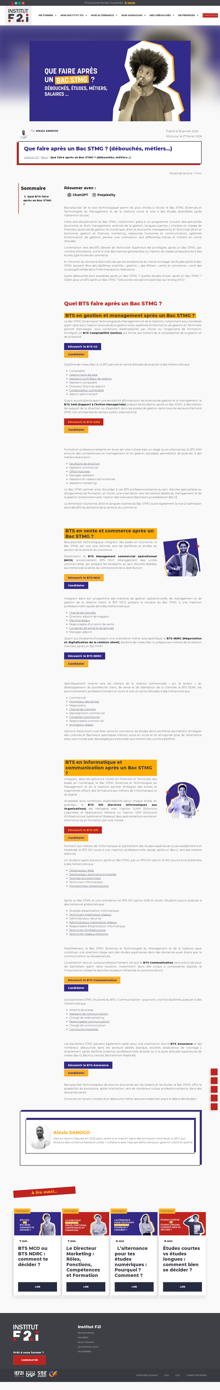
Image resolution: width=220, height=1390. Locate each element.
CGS (177, 1375)
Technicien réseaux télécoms (88, 934)
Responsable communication (89, 1021)
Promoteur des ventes (84, 701)
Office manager (79, 471)
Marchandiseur (79, 620)
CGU (166, 1375)
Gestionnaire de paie (83, 374)
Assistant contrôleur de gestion (90, 378)
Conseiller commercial (84, 717)
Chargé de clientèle (82, 612)
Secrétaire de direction (84, 463)
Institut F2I (31, 157)
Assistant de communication (88, 1013)
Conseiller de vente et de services (91, 628)
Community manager (83, 1029)
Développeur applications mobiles (92, 874)
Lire (37, 1286)
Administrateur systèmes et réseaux (93, 922)
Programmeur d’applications (89, 886)
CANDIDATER (210, 15)
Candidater (29, 1360)
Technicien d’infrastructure (87, 930)
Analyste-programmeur (85, 878)
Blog (44, 157)
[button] (214, 1080)
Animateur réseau (81, 724)
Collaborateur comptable (86, 390)
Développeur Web (81, 870)
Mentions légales (147, 1375)
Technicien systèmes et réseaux (90, 914)
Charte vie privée (197, 1375)
